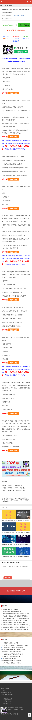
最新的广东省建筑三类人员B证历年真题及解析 (15, 620)
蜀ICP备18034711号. (6, 692)
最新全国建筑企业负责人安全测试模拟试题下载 (15, 627)
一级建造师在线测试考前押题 (10, 643)
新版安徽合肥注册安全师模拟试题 (12, 611)
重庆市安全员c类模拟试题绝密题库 (11, 652)
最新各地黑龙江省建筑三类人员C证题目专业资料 (15, 645)
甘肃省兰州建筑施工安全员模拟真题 (12, 660)
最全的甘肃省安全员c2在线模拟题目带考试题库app (16, 625)
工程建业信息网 (7, 699)
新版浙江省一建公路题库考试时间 (11, 656)
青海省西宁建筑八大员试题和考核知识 (12, 654)
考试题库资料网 (9, 694)
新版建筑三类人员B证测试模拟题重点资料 (15, 498)
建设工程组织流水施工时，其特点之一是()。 (14, 649)
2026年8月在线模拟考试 (10, 25)
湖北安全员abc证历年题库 (9, 658)
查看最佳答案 (13, 93)
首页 (1, 5)
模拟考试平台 (7, 703)
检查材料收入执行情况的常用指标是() (12, 663)
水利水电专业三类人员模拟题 (10, 609)
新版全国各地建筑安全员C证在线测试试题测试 (15, 616)
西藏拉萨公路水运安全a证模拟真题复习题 (14, 622)
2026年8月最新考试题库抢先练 (16, 30)
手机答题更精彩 (24, 25)
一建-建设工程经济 (9, 5)
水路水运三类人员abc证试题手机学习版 (12, 647)
